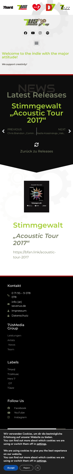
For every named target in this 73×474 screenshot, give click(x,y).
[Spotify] (47, 33)
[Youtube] (33, 33)
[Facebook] (25, 33)
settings (41, 444)
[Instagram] (40, 33)
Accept (10, 467)
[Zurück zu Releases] (36, 145)
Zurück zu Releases (36, 151)
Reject (26, 467)
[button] (37, 43)
